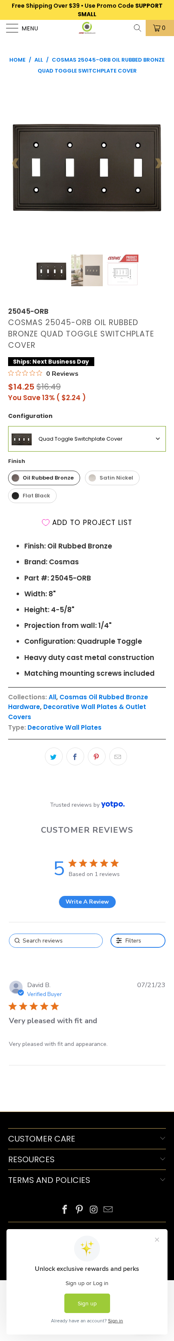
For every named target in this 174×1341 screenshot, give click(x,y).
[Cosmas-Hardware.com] (87, 28)
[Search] (138, 28)
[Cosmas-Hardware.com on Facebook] (65, 1210)
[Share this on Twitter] (54, 756)
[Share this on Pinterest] (97, 756)
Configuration (30, 416)
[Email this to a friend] (118, 756)
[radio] (44, 478)
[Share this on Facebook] (75, 756)
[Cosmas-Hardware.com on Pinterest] (79, 1210)
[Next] (158, 163)
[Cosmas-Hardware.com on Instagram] (94, 1210)
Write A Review (87, 902)
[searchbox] (56, 941)
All (52, 697)
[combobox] (87, 439)
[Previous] (16, 163)
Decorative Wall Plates (65, 727)
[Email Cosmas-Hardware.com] (108, 1210)
